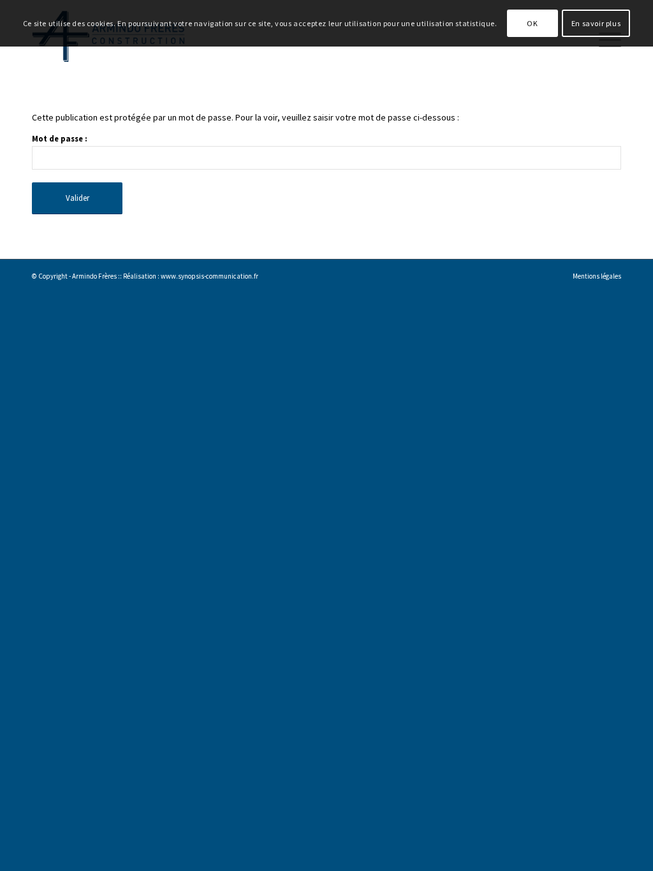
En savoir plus (595, 23)
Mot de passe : (59, 138)
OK (532, 23)
